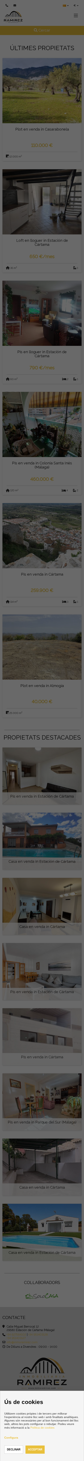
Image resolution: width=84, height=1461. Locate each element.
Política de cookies (42, 1427)
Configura (11, 1437)
